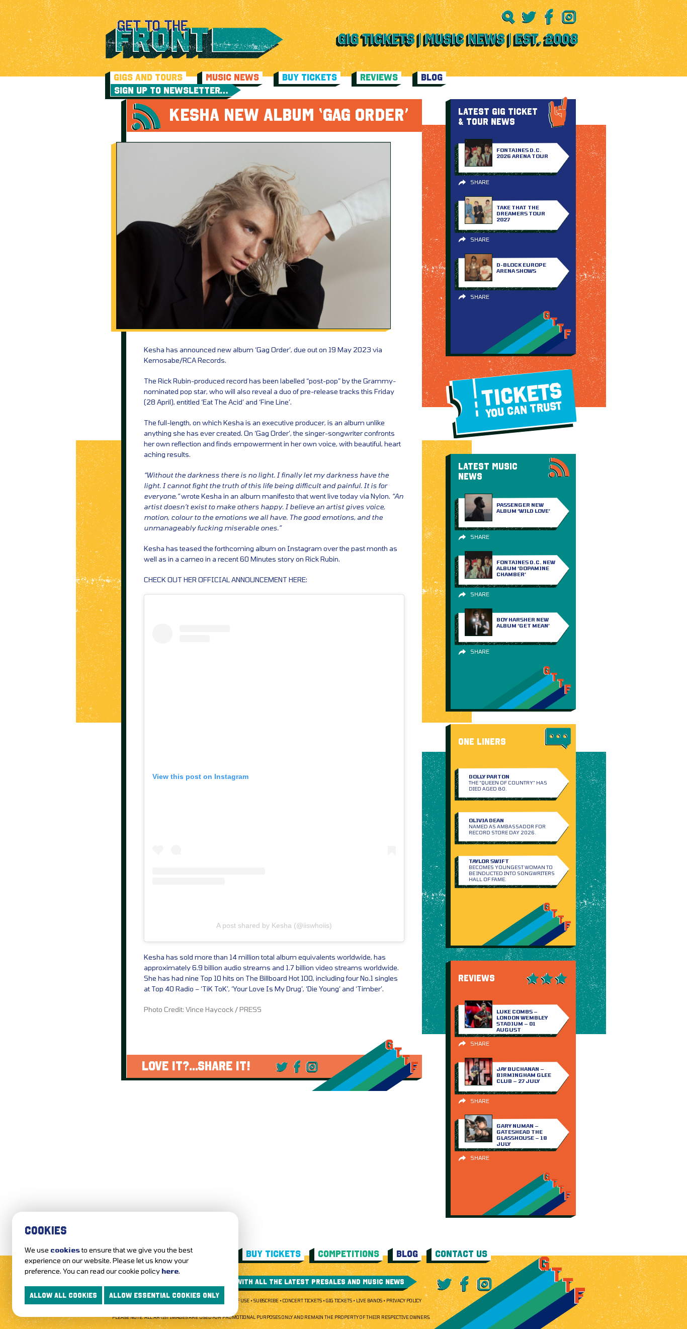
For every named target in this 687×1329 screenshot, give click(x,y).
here (170, 1271)
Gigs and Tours (148, 77)
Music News (232, 77)
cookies (65, 1249)
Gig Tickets (339, 1300)
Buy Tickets (309, 77)
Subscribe (266, 1300)
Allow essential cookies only (164, 1295)
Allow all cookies (63, 1295)
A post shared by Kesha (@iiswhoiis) (274, 925)
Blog (432, 77)
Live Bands (369, 1300)
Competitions (348, 1253)
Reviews (379, 77)
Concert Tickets (302, 1300)
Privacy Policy (403, 1300)
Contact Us (461, 1253)
